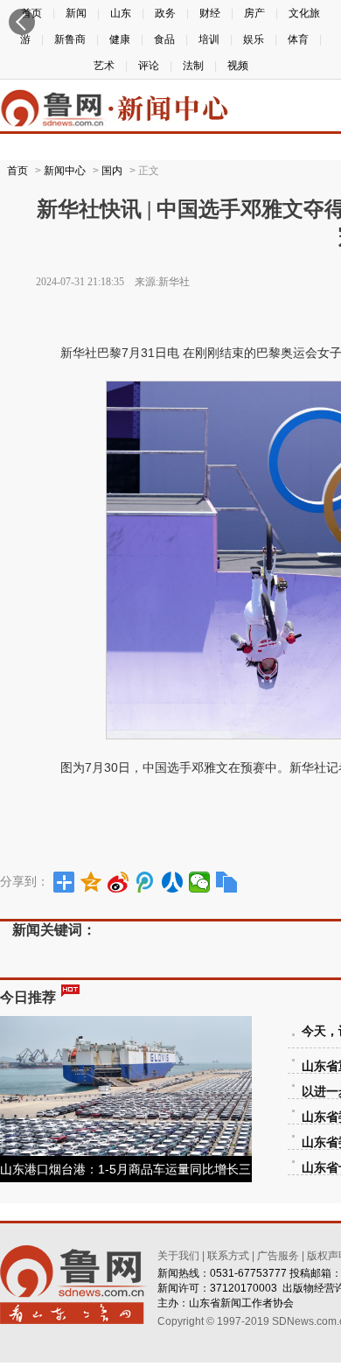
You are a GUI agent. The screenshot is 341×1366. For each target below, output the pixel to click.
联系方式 (228, 1256)
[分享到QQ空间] (91, 882)
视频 (237, 66)
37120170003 (243, 1288)
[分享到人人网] (173, 882)
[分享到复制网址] (227, 882)
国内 (111, 171)
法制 (193, 66)
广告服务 (278, 1256)
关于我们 (178, 1256)
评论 (148, 66)
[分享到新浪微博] (118, 882)
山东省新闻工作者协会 (241, 1303)
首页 (17, 171)
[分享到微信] (200, 882)
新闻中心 (65, 171)
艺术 (104, 66)
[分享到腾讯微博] (146, 882)
